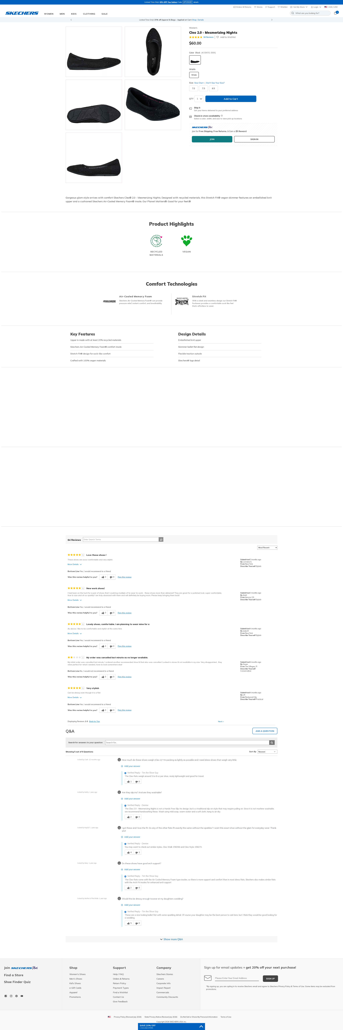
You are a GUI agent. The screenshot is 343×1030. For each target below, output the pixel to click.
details (196, 2)
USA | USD (333, 7)
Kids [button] (74, 13)
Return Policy (119, 983)
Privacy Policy (284, 986)
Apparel (73, 992)
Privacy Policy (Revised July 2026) (127, 1017)
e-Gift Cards (75, 987)
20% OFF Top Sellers (168, 2)
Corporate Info (163, 983)
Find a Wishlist (120, 992)
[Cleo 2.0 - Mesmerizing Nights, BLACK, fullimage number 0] (94, 52)
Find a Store (13, 975)
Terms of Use (298, 986)
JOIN (212, 139)
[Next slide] (272, 19)
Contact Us (118, 997)
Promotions (75, 997)
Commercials (162, 992)
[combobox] (310, 13)
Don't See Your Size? (215, 83)
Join (7, 968)
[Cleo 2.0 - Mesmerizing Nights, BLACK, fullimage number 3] (153, 105)
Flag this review (124, 577)
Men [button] (62, 13)
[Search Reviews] (161, 539)
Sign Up (270, 978)
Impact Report (163, 987)
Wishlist (283, 7)
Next (220, 721)
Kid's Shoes (75, 983)
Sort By (252, 752)
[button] (316, 7)
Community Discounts (167, 997)
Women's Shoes (77, 974)
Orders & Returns (243, 7)
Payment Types (121, 987)
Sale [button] (105, 13)
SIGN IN (254, 139)
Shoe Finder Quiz (17, 981)
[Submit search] (272, 742)
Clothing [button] (89, 13)
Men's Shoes (75, 978)
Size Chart (199, 83)
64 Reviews (209, 37)
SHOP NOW (183, 20)
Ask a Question (265, 731)
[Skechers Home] (22, 13)
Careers (160, 978)
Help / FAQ (118, 974)
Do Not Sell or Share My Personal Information (199, 1017)
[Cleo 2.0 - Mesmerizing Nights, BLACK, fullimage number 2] (94, 105)
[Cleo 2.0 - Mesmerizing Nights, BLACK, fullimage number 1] (153, 52)
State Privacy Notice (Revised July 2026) (161, 1017)
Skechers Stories (164, 974)
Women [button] (48, 13)
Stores (259, 7)
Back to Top (94, 721)
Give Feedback (120, 1001)
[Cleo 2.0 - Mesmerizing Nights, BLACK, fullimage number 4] (94, 158)
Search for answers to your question (85, 742)
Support (271, 7)
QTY (191, 98)
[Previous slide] (71, 19)
